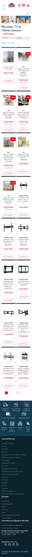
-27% (13, 182)
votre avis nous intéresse (12, 429)
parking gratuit (4, 428)
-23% (13, 97)
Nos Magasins (19, 5)
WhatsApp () (12, 525)
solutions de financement (16, 409)
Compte (23, 5)
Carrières (4, 509)
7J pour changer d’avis (8, 418)
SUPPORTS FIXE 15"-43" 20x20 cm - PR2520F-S (24, 283)
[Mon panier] (28, 6)
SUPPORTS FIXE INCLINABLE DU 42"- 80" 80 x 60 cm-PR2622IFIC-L (8, 371)
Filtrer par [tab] (5, 37)
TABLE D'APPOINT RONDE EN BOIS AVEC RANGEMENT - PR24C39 (23, 371)
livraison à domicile (5, 409)
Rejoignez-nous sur (9, 542)
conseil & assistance (26, 409)
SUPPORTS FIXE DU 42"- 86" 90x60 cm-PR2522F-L (23, 242)
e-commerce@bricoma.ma (10, 528)
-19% (28, 53)
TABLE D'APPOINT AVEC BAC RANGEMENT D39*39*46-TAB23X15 (23, 72)
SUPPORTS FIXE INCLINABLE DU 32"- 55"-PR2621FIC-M (8, 242)
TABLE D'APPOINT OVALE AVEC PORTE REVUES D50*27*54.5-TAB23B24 (8, 158)
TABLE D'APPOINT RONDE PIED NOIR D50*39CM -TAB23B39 (8, 115)
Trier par (12, 38)
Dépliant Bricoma (7, 504)
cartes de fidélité (24, 418)
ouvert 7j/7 (20, 428)
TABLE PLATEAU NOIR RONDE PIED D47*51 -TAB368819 (24, 157)
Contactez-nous (6, 518)
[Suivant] (17, 392)
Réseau (4, 507)
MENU (4, 9)
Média (3, 512)
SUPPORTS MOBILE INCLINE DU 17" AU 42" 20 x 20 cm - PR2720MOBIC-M (23, 328)
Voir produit (8, 81)
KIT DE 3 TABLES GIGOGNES (8, 68)
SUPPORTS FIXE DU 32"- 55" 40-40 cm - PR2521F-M (23, 200)
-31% (28, 97)
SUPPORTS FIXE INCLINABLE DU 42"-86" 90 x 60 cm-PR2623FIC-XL (8, 327)
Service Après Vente (28, 429)
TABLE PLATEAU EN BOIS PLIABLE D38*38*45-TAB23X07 (8, 200)
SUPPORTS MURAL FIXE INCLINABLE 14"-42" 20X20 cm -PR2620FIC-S (8, 285)
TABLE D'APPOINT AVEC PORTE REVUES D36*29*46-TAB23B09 (23, 115)
